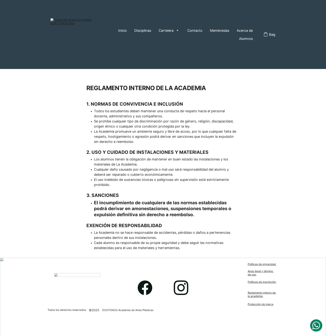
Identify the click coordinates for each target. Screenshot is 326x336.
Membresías (219, 31)
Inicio (122, 31)
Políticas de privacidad (262, 264)
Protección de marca (260, 304)
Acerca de (245, 31)
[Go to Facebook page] (147, 287)
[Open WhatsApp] (316, 325)
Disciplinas (142, 31)
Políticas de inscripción (262, 281)
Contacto (194, 31)
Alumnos (246, 39)
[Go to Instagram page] (181, 287)
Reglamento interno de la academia (262, 294)
